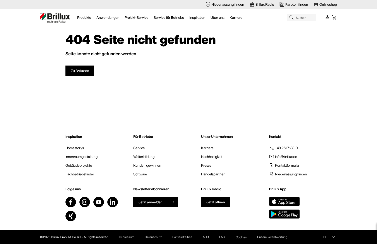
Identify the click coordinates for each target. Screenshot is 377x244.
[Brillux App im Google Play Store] (284, 214)
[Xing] (70, 216)
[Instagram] (84, 202)
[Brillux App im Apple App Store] (284, 201)
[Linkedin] (112, 202)
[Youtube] (98, 202)
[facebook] (70, 202)
